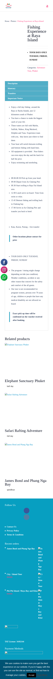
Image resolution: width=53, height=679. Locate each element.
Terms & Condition (15, 535)
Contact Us (11, 527)
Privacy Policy (13, 531)
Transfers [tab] (12, 93)
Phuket (13, 21)
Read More (42, 675)
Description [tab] (13, 83)
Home (7, 21)
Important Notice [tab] (15, 98)
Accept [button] (31, 675)
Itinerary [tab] (11, 88)
